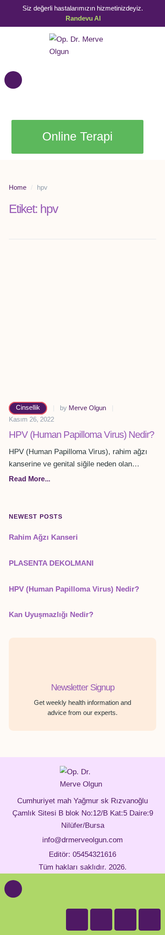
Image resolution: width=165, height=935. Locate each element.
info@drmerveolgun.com (82, 840)
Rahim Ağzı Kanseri (43, 537)
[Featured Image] (82, 327)
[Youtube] (125, 920)
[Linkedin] (101, 920)
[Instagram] (150, 920)
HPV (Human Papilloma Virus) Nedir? (81, 434)
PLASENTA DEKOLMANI (51, 563)
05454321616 (94, 854)
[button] (29, 479)
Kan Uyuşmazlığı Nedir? (51, 614)
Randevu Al (83, 18)
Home (17, 187)
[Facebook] (77, 920)
